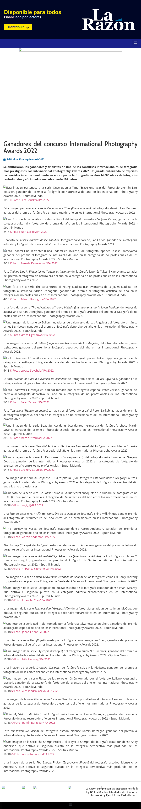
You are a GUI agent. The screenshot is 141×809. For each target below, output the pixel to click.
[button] (135, 43)
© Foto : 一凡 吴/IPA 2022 (27, 505)
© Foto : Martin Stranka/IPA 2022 (31, 438)
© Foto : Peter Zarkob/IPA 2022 (30, 402)
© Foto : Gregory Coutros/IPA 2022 (32, 470)
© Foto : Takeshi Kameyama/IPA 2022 (34, 263)
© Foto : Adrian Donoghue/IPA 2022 (33, 299)
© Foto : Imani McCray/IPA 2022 (31, 600)
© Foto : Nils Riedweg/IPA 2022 (31, 659)
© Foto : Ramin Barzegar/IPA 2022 (33, 723)
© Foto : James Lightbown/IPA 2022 (32, 335)
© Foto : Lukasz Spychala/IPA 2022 (32, 370)
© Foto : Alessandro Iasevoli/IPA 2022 (35, 691)
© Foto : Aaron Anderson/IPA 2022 (33, 537)
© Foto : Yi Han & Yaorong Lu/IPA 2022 (36, 569)
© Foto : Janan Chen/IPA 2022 (30, 632)
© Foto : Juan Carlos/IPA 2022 (28, 232)
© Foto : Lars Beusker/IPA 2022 (29, 200)
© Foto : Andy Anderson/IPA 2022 (32, 754)
